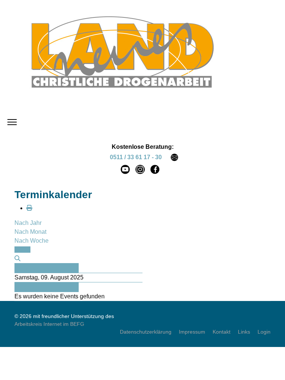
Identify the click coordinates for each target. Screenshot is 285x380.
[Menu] (12, 122)
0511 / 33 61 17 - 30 (136, 157)
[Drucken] (29, 208)
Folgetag (26, 287)
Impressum (192, 332)
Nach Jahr (28, 223)
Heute (22, 249)
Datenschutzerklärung (145, 332)
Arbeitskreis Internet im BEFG (49, 324)
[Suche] (17, 258)
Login (264, 332)
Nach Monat (30, 232)
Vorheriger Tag (34, 268)
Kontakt (221, 332)
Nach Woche (31, 241)
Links (244, 332)
